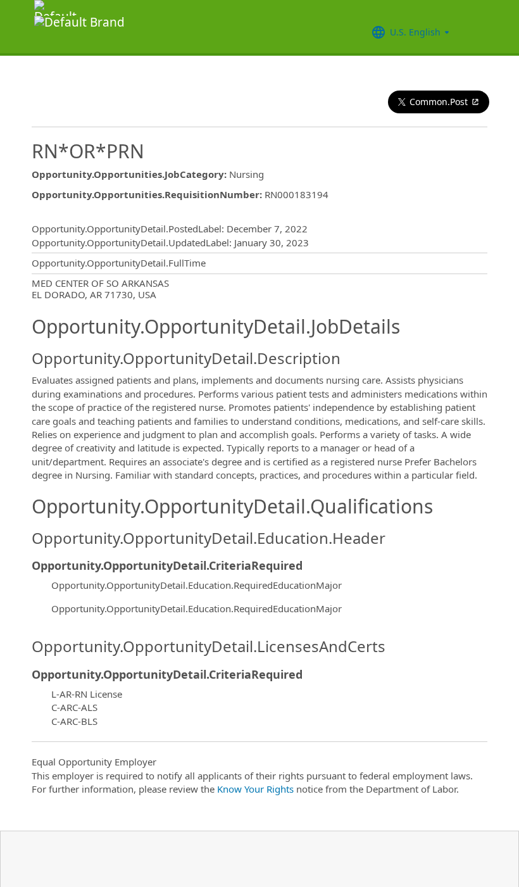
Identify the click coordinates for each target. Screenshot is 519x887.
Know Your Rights (255, 789)
